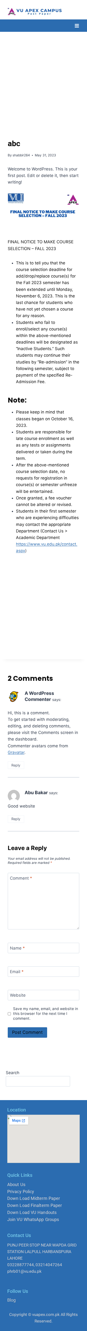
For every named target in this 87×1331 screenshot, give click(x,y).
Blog (11, 1300)
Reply (15, 765)
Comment (21, 878)
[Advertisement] (43, 78)
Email (17, 971)
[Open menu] (76, 25)
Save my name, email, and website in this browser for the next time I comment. (45, 1013)
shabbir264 (21, 155)
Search (12, 1072)
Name (17, 948)
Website (18, 995)
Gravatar (16, 752)
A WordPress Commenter (39, 696)
